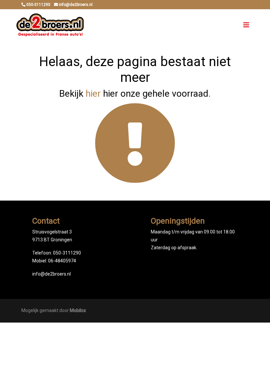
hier (93, 93)
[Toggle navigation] (246, 25)
